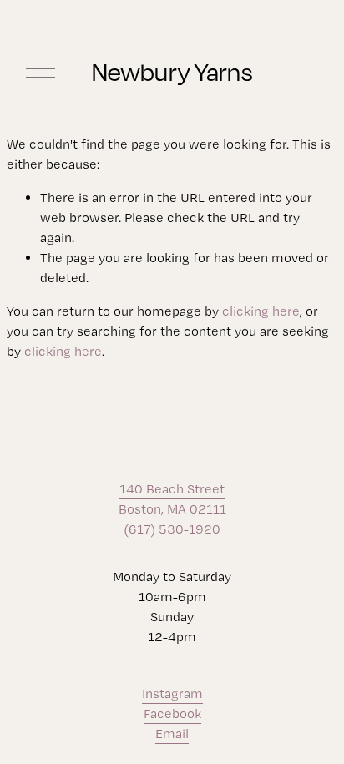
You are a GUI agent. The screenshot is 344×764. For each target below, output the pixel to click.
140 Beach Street (172, 489)
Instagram (172, 693)
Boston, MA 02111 (172, 509)
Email (172, 733)
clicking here (261, 311)
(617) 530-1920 (172, 529)
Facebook (172, 713)
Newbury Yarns (172, 72)
